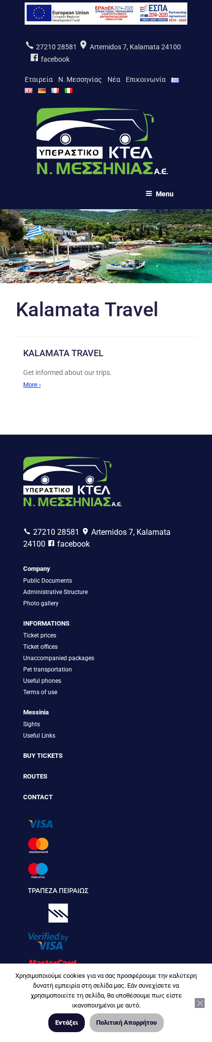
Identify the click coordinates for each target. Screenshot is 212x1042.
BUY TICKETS (43, 755)
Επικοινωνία (146, 79)
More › (32, 384)
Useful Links (39, 735)
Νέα (113, 79)
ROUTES (35, 776)
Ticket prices (39, 635)
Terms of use (40, 692)
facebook (54, 59)
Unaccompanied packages (58, 658)
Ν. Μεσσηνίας (80, 79)
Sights (31, 724)
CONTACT (38, 797)
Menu (165, 194)
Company (36, 568)
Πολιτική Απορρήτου (126, 1022)
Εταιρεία (39, 79)
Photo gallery (41, 603)
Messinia (36, 712)
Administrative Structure (55, 592)
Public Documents (47, 580)
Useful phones (42, 680)
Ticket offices (40, 646)
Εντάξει (66, 1022)
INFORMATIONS (46, 623)
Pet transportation (47, 669)
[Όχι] (200, 1003)
